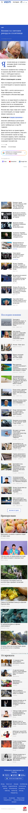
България (15, 425)
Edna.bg (21, 790)
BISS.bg (5, 788)
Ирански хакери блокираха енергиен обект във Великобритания (19, 225)
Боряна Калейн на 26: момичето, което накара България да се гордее (19, 703)
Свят (2, 27)
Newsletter (13, 161)
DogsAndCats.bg (12, 786)
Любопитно (15, 372)
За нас (5, 798)
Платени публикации (19, 800)
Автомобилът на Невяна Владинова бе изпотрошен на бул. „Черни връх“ (19, 446)
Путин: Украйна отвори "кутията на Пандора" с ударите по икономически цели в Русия (20, 266)
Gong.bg (16, 784)
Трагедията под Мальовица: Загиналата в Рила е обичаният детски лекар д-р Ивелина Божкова (19, 467)
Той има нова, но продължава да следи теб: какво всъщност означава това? (13, 557)
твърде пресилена (16, 117)
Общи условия (20, 798)
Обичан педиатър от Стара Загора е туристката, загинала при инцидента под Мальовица (19, 757)
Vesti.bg (7, 2)
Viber (5, 161)
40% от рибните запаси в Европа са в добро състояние (19, 692)
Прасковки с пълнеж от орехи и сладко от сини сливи (13, 535)
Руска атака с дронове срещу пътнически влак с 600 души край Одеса (20, 392)
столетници (12, 147)
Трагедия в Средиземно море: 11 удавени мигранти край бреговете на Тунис (19, 322)
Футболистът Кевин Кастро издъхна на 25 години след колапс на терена (19, 215)
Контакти (14, 802)
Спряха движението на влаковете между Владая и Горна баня (19, 455)
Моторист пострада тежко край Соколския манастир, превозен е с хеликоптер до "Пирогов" (19, 433)
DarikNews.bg (23, 784)
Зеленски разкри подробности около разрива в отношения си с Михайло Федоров (20, 479)
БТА (6, 144)
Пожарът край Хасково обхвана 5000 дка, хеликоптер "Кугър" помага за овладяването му (19, 205)
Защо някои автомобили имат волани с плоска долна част (18, 255)
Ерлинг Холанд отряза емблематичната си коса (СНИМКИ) (20, 401)
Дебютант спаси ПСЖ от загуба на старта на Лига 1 (20, 732)
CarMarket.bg (22, 786)
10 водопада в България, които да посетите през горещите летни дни (12, 581)
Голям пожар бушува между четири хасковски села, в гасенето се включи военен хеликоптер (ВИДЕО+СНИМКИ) (19, 744)
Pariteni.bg (14, 790)
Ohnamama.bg (13, 788)
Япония (4, 147)
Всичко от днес (14, 510)
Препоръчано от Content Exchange (18, 653)
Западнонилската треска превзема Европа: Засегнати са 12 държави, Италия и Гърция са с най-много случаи (20, 379)
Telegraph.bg (14, 793)
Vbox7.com (9, 784)
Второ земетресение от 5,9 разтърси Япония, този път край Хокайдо (19, 412)
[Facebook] (14, 804)
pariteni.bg (15, 248)
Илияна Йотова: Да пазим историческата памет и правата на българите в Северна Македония (20, 290)
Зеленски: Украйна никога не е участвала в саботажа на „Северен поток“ (20, 235)
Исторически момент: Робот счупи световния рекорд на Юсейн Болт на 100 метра (20, 278)
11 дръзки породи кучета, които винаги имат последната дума (19, 672)
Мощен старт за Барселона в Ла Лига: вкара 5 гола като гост (20, 722)
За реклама (12, 798)
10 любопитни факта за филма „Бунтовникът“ (10, 625)
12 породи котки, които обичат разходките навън (18, 661)
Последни (16, 2)
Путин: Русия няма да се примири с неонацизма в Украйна (19, 490)
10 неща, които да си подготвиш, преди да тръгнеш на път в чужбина (13, 647)
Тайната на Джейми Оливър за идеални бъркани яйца (13, 603)
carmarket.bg (15, 259)
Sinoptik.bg (22, 788)
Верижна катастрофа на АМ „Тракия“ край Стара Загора (19, 421)
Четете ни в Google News (15, 778)
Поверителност (8, 800)
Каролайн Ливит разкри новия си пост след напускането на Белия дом (19, 301)
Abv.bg (2, 784)
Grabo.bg (7, 790)
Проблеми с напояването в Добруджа (17, 682)
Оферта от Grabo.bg (17, 346)
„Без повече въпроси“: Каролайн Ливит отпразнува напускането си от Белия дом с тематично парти (19, 334)
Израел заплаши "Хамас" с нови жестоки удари (18, 356)
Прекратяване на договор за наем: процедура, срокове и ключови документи (19, 245)
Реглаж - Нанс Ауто (19, 345)
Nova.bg (4, 786)
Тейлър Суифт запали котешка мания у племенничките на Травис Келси (20, 713)
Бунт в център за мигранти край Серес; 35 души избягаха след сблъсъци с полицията (20, 500)
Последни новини (11, 315)
